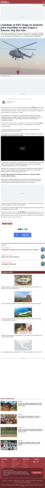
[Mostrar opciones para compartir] (44, 5)
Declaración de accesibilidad (24, 482)
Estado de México (16, 462)
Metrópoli (3, 462)
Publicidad (27, 480)
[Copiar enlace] (26, 229)
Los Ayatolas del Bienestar (8, 264)
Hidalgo (13, 461)
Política (2, 467)
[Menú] (43, 2)
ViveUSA (24, 464)
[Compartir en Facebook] (18, 229)
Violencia (22, 480)
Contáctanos (10, 480)
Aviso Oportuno (26, 467)
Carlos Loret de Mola (6, 262)
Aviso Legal (33, 480)
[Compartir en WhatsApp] (22, 229)
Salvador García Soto (6, 255)
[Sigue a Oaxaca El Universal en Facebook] (35, 461)
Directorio (5, 480)
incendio (4, 223)
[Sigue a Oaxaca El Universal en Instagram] (38, 461)
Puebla (13, 467)
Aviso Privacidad (39, 480)
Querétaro (14, 465)
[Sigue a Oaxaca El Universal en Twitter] (36, 461)
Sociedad (3, 464)
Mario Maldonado (5, 247)
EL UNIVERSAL (22, 212)
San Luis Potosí (15, 464)
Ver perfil (9, 102)
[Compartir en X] (20, 229)
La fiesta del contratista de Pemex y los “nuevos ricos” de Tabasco (20, 249)
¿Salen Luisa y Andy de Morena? (10, 257)
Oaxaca (9, 223)
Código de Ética (17, 480)
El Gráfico (25, 461)
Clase (24, 462)
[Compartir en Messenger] (24, 229)
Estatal (2, 461)
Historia (16, 482)
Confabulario (25, 465)
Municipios (9, 99)
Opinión (3, 245)
